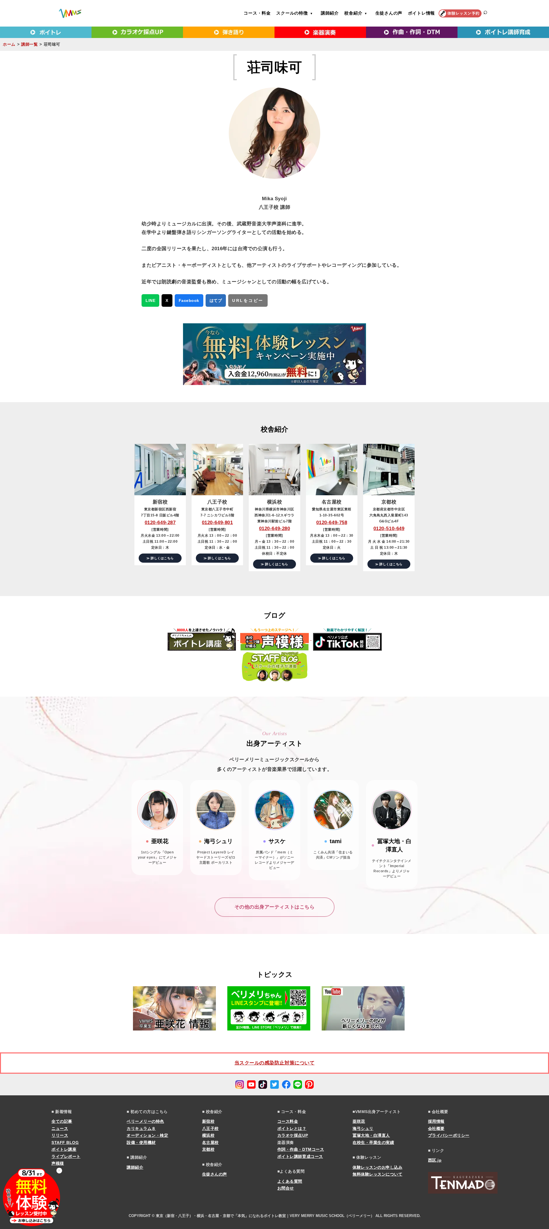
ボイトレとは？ (292, 1128)
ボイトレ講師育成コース (300, 1156)
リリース (59, 1135)
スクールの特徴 (292, 13)
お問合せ (285, 1188)
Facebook (189, 300)
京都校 (208, 1149)
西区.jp (435, 1160)
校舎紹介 (353, 13)
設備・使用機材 (141, 1142)
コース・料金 (257, 13)
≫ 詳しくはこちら (160, 558)
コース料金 (287, 1121)
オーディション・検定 (147, 1135)
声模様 (57, 1163)
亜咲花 (359, 1121)
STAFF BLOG (65, 1142)
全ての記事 (61, 1121)
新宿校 (208, 1121)
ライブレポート (66, 1156)
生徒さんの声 (389, 13)
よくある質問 (289, 1181)
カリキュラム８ (141, 1128)
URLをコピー (248, 300)
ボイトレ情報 (421, 13)
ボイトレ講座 (63, 1149)
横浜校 (208, 1135)
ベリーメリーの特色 (145, 1121)
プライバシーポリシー (449, 1135)
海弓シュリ (363, 1128)
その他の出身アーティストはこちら (274, 907)
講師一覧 (29, 44)
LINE (150, 300)
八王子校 (210, 1128)
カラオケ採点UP (292, 1135)
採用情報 (436, 1121)
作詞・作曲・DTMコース (300, 1149)
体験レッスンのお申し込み (377, 1167)
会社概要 (436, 1128)
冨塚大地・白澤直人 (371, 1135)
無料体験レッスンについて (377, 1174)
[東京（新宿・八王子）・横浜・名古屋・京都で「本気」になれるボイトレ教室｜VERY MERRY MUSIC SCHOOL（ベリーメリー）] (70, 13)
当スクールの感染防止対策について (274, 1063)
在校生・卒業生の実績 (373, 1142)
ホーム (9, 44)
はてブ (216, 300)
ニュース (59, 1128)
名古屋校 (210, 1142)
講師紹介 (330, 13)
